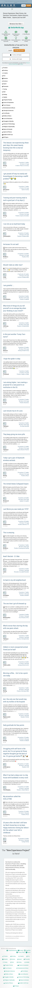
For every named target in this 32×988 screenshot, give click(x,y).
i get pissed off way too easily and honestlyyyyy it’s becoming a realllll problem (15, 176)
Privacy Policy (15, 64)
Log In (23, 5)
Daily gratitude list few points (13, 725)
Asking (19, 962)
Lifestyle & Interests (10, 971)
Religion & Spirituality (9, 980)
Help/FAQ (28, 950)
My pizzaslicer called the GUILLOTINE (11, 797)
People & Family (9, 965)
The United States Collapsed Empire (16, 484)
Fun (28, 956)
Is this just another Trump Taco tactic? (14, 335)
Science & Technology (23, 977)
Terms (29, 952)
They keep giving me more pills (14, 434)
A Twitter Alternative (26, 34)
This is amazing (8, 533)
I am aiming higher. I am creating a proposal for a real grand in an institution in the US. (15, 384)
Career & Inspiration (24, 965)
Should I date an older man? (13, 265)
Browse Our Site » (16, 24)
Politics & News (9, 974)
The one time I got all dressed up (14, 604)
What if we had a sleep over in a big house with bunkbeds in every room (15, 776)
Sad (12, 962)
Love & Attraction (24, 974)
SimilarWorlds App (17, 28)
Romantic (27, 959)
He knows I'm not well (11, 244)
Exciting (13, 956)
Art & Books (25, 971)
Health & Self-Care (23, 983)
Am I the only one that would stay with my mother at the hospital (15, 700)
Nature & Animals (24, 980)
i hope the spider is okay (11, 359)
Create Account (19, 50)
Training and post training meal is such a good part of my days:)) (15, 199)
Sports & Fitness (9, 983)
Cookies (21, 64)
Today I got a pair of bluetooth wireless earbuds (13, 459)
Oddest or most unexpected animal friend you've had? (15, 648)
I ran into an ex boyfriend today (14, 224)
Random (5, 959)
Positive (6, 956)
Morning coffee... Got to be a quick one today (15, 674)
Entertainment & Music (23, 968)
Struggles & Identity (9, 977)
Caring (5, 962)
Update (27, 962)
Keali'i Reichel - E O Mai (11, 556)
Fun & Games (8, 968)
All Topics (16, 986)
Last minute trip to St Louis (13, 411)
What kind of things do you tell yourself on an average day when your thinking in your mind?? (14, 308)
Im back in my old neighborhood (14, 580)
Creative (21, 956)
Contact (21, 950)
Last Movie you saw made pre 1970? (16, 509)
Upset (20, 959)
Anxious (13, 959)
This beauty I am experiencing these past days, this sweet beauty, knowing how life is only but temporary (16, 146)
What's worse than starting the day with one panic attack (15, 627)
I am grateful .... (8, 285)
